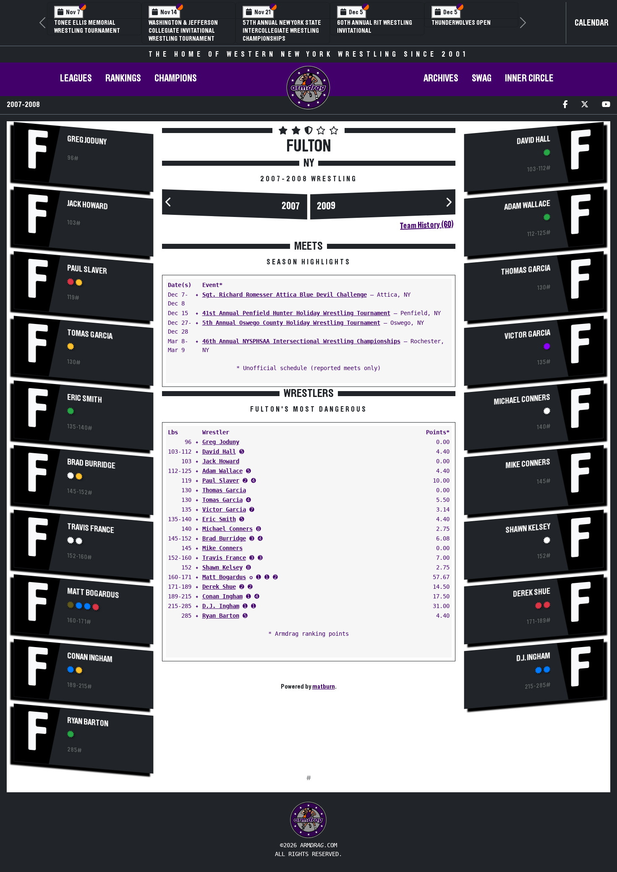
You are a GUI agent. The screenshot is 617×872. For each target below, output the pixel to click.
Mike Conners (222, 548)
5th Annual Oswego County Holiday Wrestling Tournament (291, 322)
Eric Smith (84, 398)
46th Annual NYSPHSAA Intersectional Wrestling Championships (301, 341)
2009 (326, 206)
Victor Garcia (224, 509)
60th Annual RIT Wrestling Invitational (374, 26)
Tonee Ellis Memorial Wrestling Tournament (87, 26)
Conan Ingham (89, 657)
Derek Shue (219, 586)
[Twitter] (584, 105)
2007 (291, 206)
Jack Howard (87, 205)
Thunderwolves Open (461, 22)
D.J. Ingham (220, 606)
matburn (323, 686)
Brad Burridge (91, 463)
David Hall (219, 451)
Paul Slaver (87, 269)
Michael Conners (227, 528)
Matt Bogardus (93, 593)
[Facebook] (565, 105)
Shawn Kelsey (222, 567)
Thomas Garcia (224, 490)
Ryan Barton (87, 722)
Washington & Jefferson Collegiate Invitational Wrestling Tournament (183, 30)
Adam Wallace (222, 470)
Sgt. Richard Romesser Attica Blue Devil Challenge (284, 294)
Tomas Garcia (89, 334)
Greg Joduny (87, 140)
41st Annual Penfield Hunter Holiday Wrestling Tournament (296, 313)
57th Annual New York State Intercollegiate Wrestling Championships (282, 30)
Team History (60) (426, 225)
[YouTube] (606, 105)
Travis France (90, 528)
